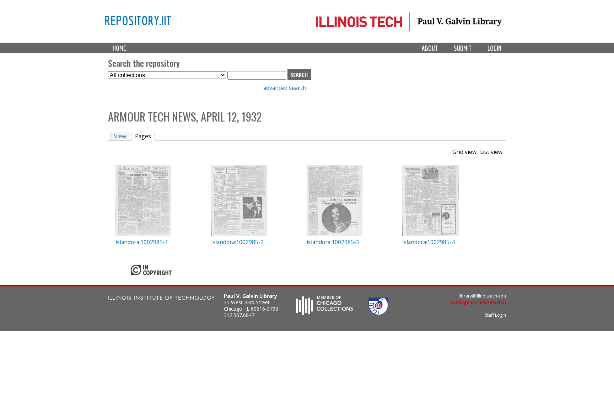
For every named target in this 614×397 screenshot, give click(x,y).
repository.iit (137, 20)
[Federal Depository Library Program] (378, 313)
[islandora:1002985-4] (430, 234)
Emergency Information (479, 302)
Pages (145, 136)
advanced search (284, 88)
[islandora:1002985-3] (334, 234)
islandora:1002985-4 (428, 242)
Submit (463, 48)
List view (491, 152)
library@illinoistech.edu (482, 296)
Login (494, 48)
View (120, 136)
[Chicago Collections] (324, 313)
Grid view (464, 152)
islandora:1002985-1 (141, 242)
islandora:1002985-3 (333, 242)
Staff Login (495, 315)
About (430, 48)
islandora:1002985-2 (237, 242)
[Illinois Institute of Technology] (161, 299)
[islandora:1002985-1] (143, 234)
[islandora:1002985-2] (239, 234)
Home (119, 48)
